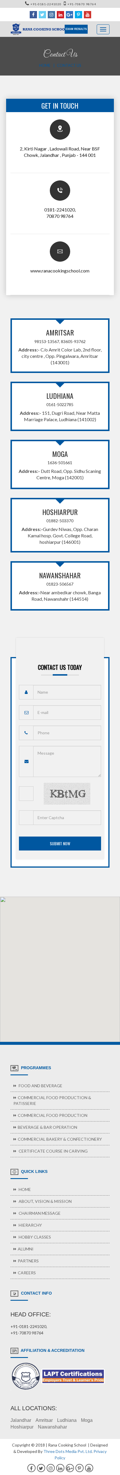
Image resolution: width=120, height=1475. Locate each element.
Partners (28, 1260)
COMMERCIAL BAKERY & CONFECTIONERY (60, 1139)
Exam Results (76, 29)
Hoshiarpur (21, 1426)
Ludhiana (67, 1420)
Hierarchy (30, 1225)
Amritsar (44, 1420)
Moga (87, 1420)
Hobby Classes (34, 1236)
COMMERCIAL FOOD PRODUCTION (52, 1115)
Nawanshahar (52, 1426)
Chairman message (39, 1213)
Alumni (25, 1248)
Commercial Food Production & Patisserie (52, 1100)
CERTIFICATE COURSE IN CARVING (53, 1151)
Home (44, 65)
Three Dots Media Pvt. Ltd (67, 1451)
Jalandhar (20, 1420)
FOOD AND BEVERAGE (40, 1085)
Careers (27, 1272)
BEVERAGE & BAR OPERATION (47, 1127)
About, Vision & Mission (45, 1201)
